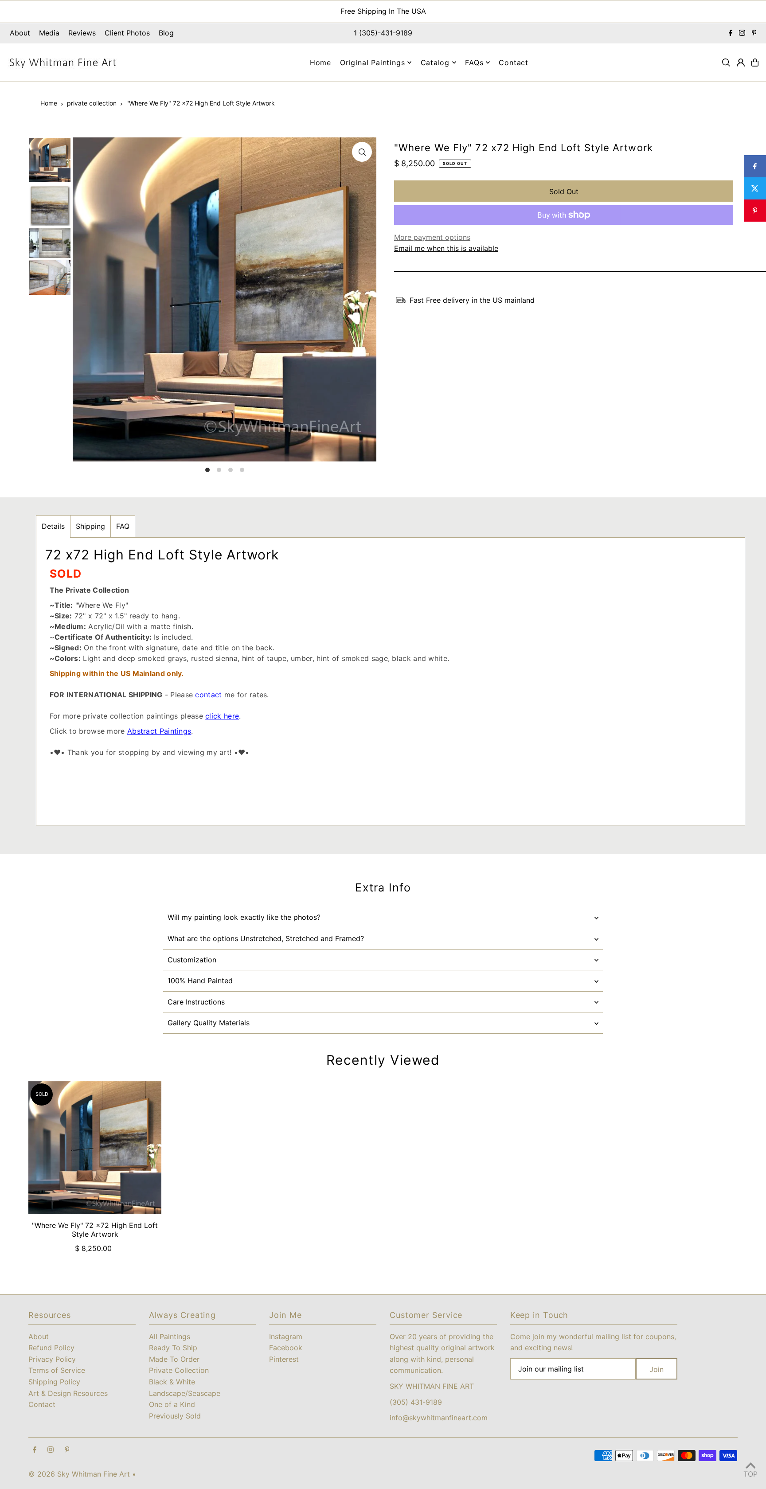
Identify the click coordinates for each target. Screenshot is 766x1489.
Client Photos (127, 32)
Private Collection (179, 1370)
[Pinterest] (754, 33)
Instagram (285, 1336)
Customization (192, 959)
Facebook (285, 1347)
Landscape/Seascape (184, 1393)
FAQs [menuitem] (474, 62)
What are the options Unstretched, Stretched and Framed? (266, 938)
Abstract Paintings (159, 731)
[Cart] (754, 62)
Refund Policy (51, 1347)
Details (53, 526)
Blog (166, 32)
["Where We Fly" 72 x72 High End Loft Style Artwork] (94, 1147)
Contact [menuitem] (513, 62)
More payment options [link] (432, 237)
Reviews (82, 32)
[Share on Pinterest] (755, 210)
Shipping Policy (54, 1381)
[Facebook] (730, 33)
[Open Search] (726, 62)
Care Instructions (196, 1001)
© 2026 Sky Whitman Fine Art (79, 1473)
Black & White (172, 1381)
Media (49, 32)
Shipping (90, 526)
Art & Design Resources (68, 1393)
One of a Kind (172, 1404)
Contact (41, 1404)
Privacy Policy (52, 1359)
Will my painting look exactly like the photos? (244, 917)
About (20, 32)
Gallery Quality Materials (209, 1022)
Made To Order (174, 1359)
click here (222, 715)
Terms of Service (56, 1370)
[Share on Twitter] (755, 188)
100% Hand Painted (200, 980)
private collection (92, 103)
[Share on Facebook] (755, 166)
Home (48, 103)
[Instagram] (742, 33)
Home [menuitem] (320, 62)
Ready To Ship (173, 1347)
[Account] (741, 62)
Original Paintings (372, 62)
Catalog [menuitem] (435, 62)
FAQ (122, 526)
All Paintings (169, 1336)
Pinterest (284, 1359)
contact (208, 694)
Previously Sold (175, 1415)
